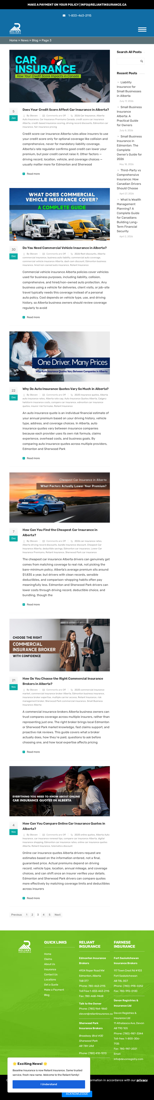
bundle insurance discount (72, 545)
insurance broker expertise (37, 697)
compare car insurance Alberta (80, 838)
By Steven (32, 115)
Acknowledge (77, 1093)
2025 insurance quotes (87, 394)
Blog (35, 40)
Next (57, 914)
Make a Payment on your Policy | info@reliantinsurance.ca (77, 4)
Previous (16, 914)
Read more (33, 174)
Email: (117, 1053)
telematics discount (61, 846)
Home (13, 40)
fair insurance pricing (45, 127)
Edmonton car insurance (77, 548)
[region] (49, 1075)
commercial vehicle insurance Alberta (43, 261)
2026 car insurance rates (88, 541)
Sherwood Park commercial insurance (65, 701)
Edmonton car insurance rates (60, 842)
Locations (50, 979)
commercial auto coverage (85, 257)
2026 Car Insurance (85, 115)
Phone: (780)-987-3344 (128, 1033)
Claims (48, 959)
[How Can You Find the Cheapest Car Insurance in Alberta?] (59, 497)
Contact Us (50, 974)
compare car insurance (63, 402)
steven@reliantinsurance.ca (96, 1013)
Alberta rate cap (54, 398)
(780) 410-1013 (97, 1053)
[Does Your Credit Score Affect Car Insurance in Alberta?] (59, 76)
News (25, 40)
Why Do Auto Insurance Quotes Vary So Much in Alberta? (66, 389)
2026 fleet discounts (85, 253)
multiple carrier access (64, 697)
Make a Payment (54, 989)
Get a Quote (51, 984)
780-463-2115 (96, 986)
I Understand (49, 1084)
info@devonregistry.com (128, 1059)
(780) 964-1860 (97, 1008)
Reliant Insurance (79, 265)
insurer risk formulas (42, 406)
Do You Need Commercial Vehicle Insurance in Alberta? (64, 248)
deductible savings (53, 548)
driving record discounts (79, 123)
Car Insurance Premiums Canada (57, 119)
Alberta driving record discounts (40, 545)
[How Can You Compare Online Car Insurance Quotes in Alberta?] (59, 791)
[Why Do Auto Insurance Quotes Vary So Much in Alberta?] (59, 356)
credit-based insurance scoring (48, 123)
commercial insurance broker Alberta (51, 693)
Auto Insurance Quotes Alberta (80, 398)
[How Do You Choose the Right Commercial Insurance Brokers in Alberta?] (59, 645)
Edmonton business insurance (88, 693)
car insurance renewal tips (48, 838)
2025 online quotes (85, 834)
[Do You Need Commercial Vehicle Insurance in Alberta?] (59, 214)
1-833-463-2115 (79, 15)
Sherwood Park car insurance (81, 552)
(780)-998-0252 (133, 986)
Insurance (50, 969)
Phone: (83, 1053)
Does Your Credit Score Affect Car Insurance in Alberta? (66, 109)
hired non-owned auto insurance (51, 265)
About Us (49, 964)
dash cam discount (74, 261)
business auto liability (59, 257)
